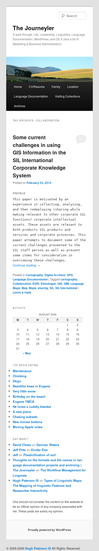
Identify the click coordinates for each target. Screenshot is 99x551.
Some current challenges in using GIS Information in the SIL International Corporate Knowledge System (39, 156)
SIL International (66, 288)
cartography (69, 279)
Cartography (34, 275)
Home (18, 86)
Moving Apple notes (28, 427)
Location (73, 86)
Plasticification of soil (39, 455)
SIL (52, 288)
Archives (19, 106)
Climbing (19, 376)
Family (56, 86)
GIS (59, 283)
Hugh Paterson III (26, 480)
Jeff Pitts (19, 449)
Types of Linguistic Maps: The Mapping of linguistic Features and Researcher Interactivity (47, 485)
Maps (32, 288)
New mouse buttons (27, 421)
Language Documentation (31, 96)
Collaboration (22, 283)
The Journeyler (33, 28)
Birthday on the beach (29, 396)
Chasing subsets (25, 416)
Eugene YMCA (23, 401)
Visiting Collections (67, 96)
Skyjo (17, 381)
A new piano (22, 411)
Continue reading (26, 265)
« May (27, 353)
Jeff (15, 455)
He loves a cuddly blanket (32, 406)
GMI (66, 283)
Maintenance (22, 371)
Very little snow (24, 391)
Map (24, 288)
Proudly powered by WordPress (49, 530)
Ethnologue (48, 283)
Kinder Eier (39, 449)
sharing (43, 288)
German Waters (47, 444)
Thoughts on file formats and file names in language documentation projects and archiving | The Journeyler (48, 465)
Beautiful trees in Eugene (31, 386)
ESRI (35, 283)
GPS (70, 275)
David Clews (22, 444)
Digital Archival (54, 275)
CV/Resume (37, 86)
